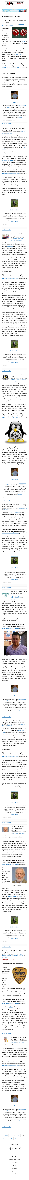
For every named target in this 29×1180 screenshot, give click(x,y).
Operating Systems (21, 379)
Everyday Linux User (7, 160)
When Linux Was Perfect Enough (18, 235)
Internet (4, 955)
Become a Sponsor (14, 1174)
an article (10, 246)
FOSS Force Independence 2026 (10, 68)
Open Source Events (14, 1159)
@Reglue (20, 117)
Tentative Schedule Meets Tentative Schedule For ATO (13, 129)
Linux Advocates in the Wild (18, 376)
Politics (16, 955)
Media (3, 133)
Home (14, 1154)
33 (11, 1139)
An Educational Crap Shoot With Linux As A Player (14, 21)
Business (23, 131)
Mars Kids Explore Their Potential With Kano (18, 1038)
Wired (11, 1007)
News (25, 508)
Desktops (13, 379)
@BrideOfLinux (14, 221)
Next (16, 1139)
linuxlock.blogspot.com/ (9, 120)
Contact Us (14, 1168)
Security (20, 955)
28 (3, 1139)
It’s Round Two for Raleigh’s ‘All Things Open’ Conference (14, 505)
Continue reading (6, 123)
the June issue (19, 54)
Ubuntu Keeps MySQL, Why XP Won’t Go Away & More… (14, 952)
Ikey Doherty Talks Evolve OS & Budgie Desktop (19, 592)
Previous (5, 1135)
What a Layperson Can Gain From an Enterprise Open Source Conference (13, 722)
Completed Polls (14, 1171)
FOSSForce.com (7, 225)
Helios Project (22, 105)
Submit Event (14, 1162)
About (14, 1165)
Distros (15, 238)
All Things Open (15, 512)
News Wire (14, 1157)
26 (18, 1135)
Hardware (13, 1042)
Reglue (23, 41)
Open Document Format (14, 896)
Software (10, 25)
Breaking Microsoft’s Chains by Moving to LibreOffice (17, 828)
